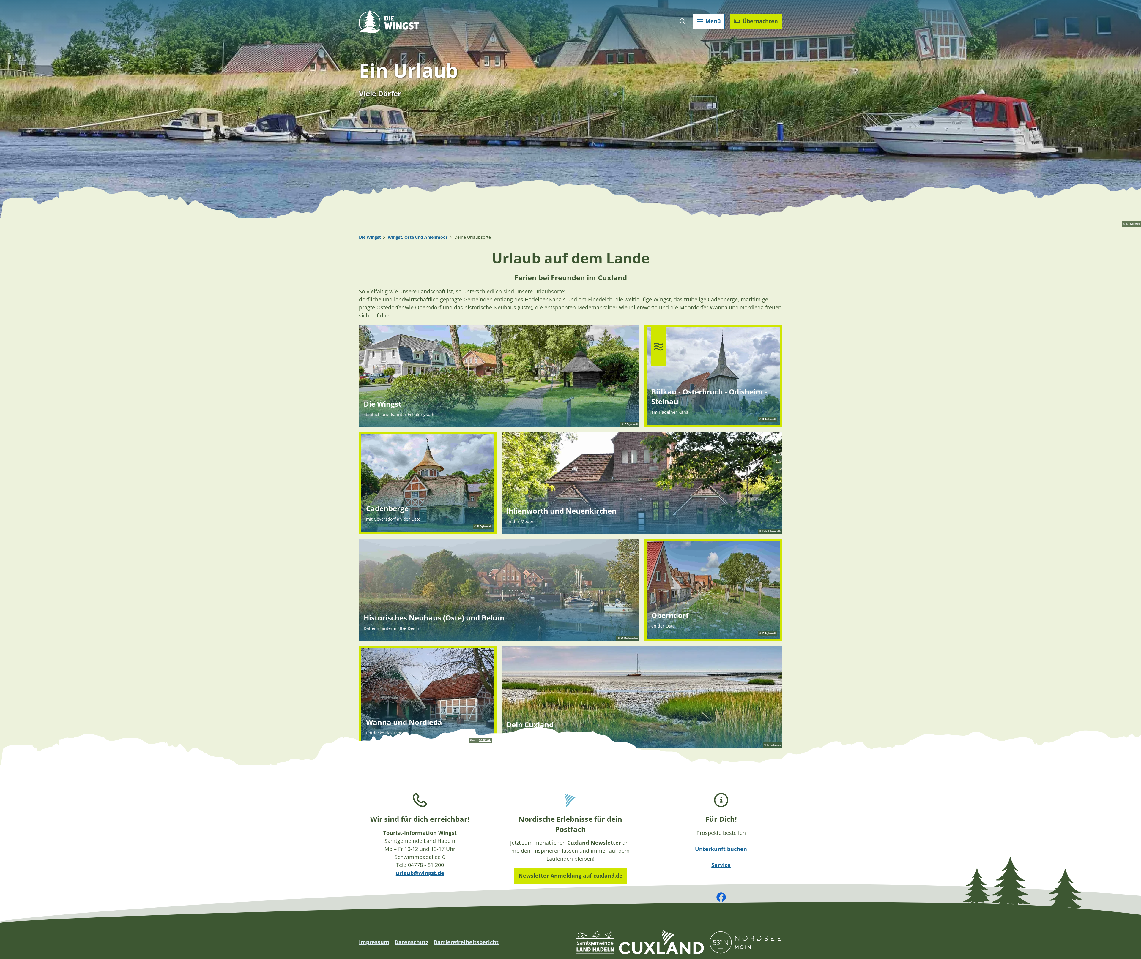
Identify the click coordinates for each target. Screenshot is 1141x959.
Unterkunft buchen (721, 848)
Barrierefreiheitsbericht (466, 942)
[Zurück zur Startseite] (389, 21)
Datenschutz (411, 942)
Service (721, 864)
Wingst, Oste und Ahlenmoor (417, 237)
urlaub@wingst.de (420, 872)
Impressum (374, 942)
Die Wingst (370, 237)
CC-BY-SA (485, 740)
